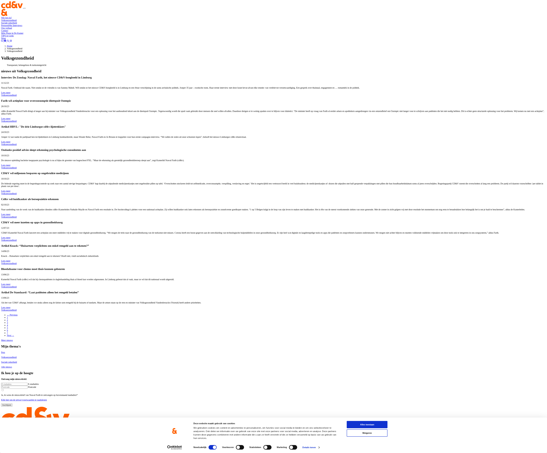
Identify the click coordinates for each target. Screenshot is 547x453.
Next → (10, 335)
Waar (3, 38)
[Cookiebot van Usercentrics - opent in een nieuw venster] (174, 447)
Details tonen (309, 447)
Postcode (32, 387)
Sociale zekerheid (9, 23)
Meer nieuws (7, 340)
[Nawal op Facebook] (5, 41)
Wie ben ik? (6, 18)
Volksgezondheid (9, 20)
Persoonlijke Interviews (11, 25)
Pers (3, 352)
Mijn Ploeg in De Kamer (12, 33)
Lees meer (5, 92)
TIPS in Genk (7, 36)
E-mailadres (33, 384)
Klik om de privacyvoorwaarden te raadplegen (24, 400)
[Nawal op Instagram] (11, 41)
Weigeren (367, 433)
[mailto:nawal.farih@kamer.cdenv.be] (2, 41)
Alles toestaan (367, 424)
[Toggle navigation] (24, 8)
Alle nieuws (6, 367)
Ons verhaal (6, 28)
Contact (4, 30)
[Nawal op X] (8, 41)
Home (9, 46)
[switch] (240, 447)
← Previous (12, 315)
